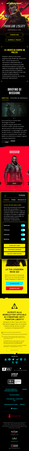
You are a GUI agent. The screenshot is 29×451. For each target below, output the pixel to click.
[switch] (23, 230)
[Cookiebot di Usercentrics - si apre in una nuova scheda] (19, 195)
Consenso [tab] (6, 199)
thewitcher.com (14, 434)
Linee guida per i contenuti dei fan (14, 399)
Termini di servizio (14, 346)
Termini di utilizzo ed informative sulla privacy (11, 390)
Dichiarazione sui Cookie (11, 404)
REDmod (22, 404)
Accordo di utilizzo (14, 395)
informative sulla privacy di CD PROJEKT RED (13, 343)
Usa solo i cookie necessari (14, 253)
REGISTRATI (14, 350)
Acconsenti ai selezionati (14, 249)
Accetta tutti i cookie (14, 245)
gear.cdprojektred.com (14, 448)
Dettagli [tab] (13, 199)
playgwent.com (14, 441)
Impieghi (24, 389)
